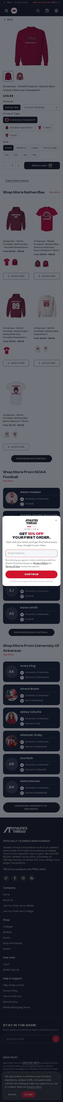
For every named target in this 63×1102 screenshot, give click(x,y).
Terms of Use (13, 567)
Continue (31, 574)
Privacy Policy (40, 563)
